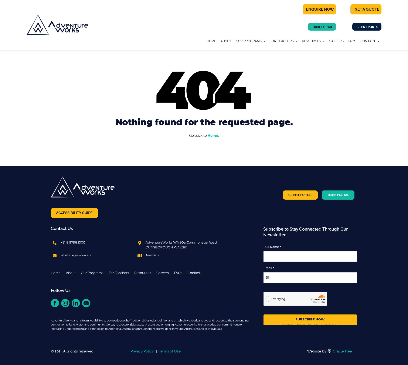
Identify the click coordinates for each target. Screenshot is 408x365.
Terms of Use (170, 351)
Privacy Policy (142, 351)
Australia (152, 255)
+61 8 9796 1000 (73, 242)
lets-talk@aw (71, 255)
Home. (213, 135)
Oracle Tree (342, 351)
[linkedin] (76, 303)
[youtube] (86, 303)
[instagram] (65, 303)
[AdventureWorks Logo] (57, 16)
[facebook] (55, 303)
